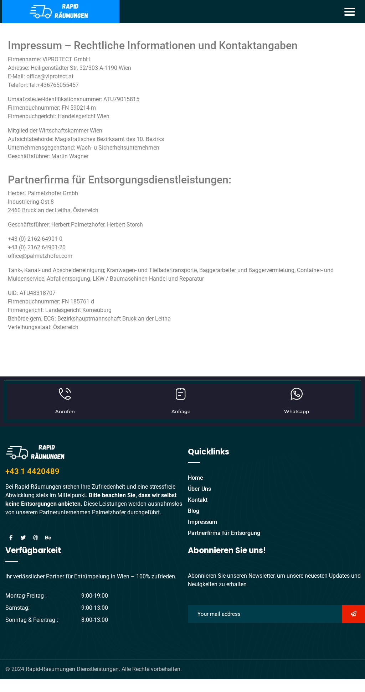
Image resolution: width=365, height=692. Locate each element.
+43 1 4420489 (32, 471)
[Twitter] (23, 537)
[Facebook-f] (10, 537)
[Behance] (48, 537)
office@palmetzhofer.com (40, 256)
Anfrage (180, 411)
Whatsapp (296, 411)
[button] (349, 11)
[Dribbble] (35, 537)
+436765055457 (58, 85)
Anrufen (65, 411)
